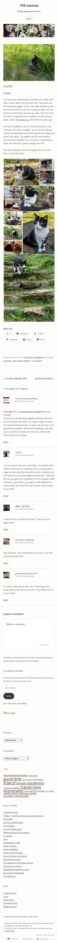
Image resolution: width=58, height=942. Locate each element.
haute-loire (31, 787)
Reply (5, 442)
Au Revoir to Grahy (45, 378)
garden (26, 360)
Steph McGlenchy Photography (16, 832)
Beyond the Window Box (13, 873)
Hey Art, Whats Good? (12, 829)
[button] (21, 172)
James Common (10, 846)
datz (17, 506)
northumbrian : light (11, 842)
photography (13, 790)
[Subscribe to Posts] (4, 713)
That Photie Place (10, 812)
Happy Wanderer (10, 849)
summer (40, 791)
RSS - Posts (10, 713)
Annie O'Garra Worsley (13, 852)
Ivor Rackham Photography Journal (18, 863)
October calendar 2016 (15, 378)
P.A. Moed (7, 836)
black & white (27, 780)
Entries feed (8, 900)
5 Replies (7, 93)
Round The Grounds (12, 859)
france (20, 360)
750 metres (29, 5)
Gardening (38, 357)
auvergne (7, 360)
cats (14, 360)
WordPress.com (10, 906)
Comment (44, 644)
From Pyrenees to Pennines (15, 856)
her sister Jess (22, 119)
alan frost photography (13, 822)
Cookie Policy (9, 931)
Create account (9, 893)
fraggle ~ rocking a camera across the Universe (23, 815)
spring (32, 790)
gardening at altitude (11, 788)
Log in (5, 896)
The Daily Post (9, 876)
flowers (40, 779)
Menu (29, 18)
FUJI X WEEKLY (9, 826)
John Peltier (8, 819)
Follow (8, 696)
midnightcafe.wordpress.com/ (16, 869)
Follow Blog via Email (13, 671)
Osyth (18, 452)
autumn (32, 775)
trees (47, 791)
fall (34, 779)
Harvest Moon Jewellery (31, 411)
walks (51, 791)
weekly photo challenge (16, 793)
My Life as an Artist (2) (12, 866)
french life (29, 357)
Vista (5, 839)
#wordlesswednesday (15, 775)
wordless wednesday (16, 796)
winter (33, 793)
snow (26, 791)
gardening (35, 783)
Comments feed (10, 903)
